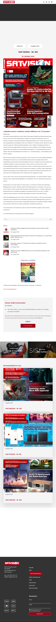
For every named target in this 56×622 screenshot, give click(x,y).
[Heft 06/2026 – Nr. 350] (28, 481)
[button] (52, 2)
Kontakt (31, 567)
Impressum (32, 585)
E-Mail (30, 604)
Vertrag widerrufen (35, 573)
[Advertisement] (28, 33)
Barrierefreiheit (33, 588)
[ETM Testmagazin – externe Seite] (28, 283)
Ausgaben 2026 (9, 403)
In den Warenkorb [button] (28, 325)
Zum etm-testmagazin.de (9, 289)
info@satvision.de (12, 577)
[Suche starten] (50, 219)
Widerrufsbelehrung (34, 577)
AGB (30, 580)
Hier (6, 315)
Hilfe (30, 570)
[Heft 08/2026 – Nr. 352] (28, 390)
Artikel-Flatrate (17, 318)
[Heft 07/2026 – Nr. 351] (28, 435)
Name (30, 599)
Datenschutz (32, 582)
